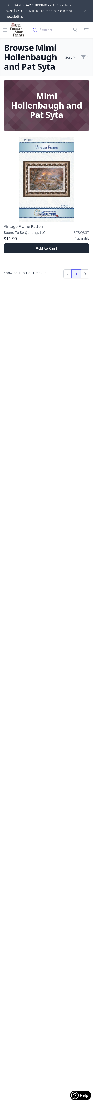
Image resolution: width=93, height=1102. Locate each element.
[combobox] (48, 30)
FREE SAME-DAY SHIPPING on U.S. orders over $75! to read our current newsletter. (39, 11)
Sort (68, 57)
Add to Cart (46, 248)
